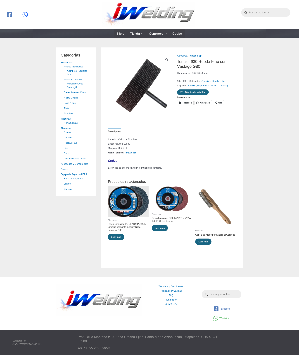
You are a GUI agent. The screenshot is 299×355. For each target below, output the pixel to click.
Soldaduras (66, 62)
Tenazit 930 (130, 152)
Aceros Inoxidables (73, 66)
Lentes (67, 183)
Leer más (116, 237)
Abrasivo (191, 85)
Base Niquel (70, 103)
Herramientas (71, 122)
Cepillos (68, 137)
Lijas (66, 148)
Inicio (120, 33)
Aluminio (68, 113)
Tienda (135, 33)
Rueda (206, 85)
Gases (64, 169)
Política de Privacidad (171, 290)
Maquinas (66, 118)
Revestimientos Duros (75, 92)
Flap (199, 85)
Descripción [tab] (114, 131)
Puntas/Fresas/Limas (75, 158)
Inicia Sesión (170, 304)
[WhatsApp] (25, 15)
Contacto (156, 33)
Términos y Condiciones (171, 286)
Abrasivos (66, 128)
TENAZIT (215, 85)
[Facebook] (9, 15)
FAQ (171, 295)
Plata (66, 108)
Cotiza (177, 33)
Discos (67, 132)
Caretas (68, 189)
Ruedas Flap (70, 142)
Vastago (225, 85)
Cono (66, 153)
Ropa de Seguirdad (73, 178)
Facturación (171, 299)
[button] (141, 33)
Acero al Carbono (73, 79)
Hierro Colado (71, 97)
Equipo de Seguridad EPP (74, 174)
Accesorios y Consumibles (74, 164)
